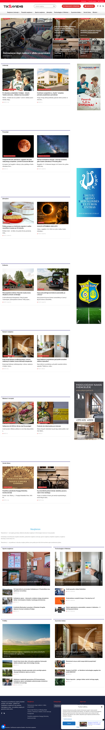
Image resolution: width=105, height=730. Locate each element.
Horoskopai (83, 1)
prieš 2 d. (40, 102)
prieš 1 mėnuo (41, 368)
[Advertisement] (35, 117)
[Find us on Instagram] (100, 6)
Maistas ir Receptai (9, 422)
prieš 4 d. (5, 168)
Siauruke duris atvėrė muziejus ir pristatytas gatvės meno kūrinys (91, 51)
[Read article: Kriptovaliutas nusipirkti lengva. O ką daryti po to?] (60, 600)
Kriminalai (6, 18)
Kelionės (6, 289)
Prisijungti (101, 1)
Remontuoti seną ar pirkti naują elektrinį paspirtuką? (81, 661)
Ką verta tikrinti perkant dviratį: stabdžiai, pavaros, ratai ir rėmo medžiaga (65, 51)
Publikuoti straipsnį (72, 6)
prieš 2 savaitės (7, 235)
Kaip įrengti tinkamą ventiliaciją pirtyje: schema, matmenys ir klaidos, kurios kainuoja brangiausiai (39, 711)
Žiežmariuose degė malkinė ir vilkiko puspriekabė (26, 53)
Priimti (69, 723)
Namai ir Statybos (60, 18)
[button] (102, 707)
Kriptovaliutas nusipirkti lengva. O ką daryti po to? (80, 598)
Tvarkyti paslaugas (67, 719)
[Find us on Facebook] (97, 6)
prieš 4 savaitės (7, 302)
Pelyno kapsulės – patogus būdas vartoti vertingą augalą (82, 679)
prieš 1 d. (69, 663)
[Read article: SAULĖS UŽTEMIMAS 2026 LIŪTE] (52, 213)
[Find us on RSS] (103, 6)
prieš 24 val (7, 656)
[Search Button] (54, 6)
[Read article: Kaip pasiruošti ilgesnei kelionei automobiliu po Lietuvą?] (52, 279)
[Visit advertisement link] (89, 87)
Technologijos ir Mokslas (61, 12)
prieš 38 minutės (8, 55)
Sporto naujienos (40, 12)
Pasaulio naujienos (26, 12)
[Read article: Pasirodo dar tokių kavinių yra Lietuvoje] (52, 413)
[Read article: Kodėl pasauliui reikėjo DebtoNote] (60, 591)
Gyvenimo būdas (76, 12)
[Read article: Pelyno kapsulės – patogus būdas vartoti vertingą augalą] (60, 682)
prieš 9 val (58, 35)
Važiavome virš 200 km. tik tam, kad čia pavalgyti (16, 426)
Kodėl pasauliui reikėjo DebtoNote (76, 589)
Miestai (95, 12)
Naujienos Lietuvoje (13, 12)
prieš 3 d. (16, 665)
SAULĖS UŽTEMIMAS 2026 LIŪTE (47, 226)
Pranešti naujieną (92, 1)
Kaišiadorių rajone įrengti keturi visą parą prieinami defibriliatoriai (22, 582)
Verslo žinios (87, 12)
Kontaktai (89, 6)
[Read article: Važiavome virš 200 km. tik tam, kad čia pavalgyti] (18, 413)
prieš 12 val (84, 35)
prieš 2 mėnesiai (71, 591)
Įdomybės (49, 12)
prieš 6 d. (40, 433)
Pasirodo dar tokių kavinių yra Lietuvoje (49, 426)
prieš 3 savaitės (42, 168)
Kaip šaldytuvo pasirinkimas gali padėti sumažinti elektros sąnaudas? (76, 582)
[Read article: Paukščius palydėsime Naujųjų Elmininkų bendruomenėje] (18, 477)
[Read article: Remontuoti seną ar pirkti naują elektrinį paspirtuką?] (60, 663)
